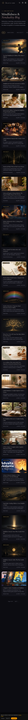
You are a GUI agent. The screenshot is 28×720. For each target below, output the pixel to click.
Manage (2, 718)
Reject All (8, 718)
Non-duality (20, 32)
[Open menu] (25, 3)
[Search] (19, 3)
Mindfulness (10, 32)
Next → (16, 601)
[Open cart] (22, 3)
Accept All (14, 718)
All (3, 32)
